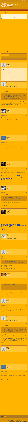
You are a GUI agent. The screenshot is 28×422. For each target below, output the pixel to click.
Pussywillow (8, 273)
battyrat (7, 234)
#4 (26, 142)
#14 (26, 371)
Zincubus (8, 250)
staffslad (7, 347)
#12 (26, 323)
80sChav (7, 82)
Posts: (14, 86)
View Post (16, 197)
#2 (26, 89)
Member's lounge (14, 12)
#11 (26, 305)
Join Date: (8, 86)
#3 (26, 115)
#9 (26, 256)
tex (6, 109)
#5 (26, 168)
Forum (4, 12)
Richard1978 (8, 136)
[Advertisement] (14, 34)
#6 (26, 192)
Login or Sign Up (24, 0)
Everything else (8, 12)
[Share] (26, 67)
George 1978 (8, 162)
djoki (7, 63)
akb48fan (8, 299)
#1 (26, 69)
